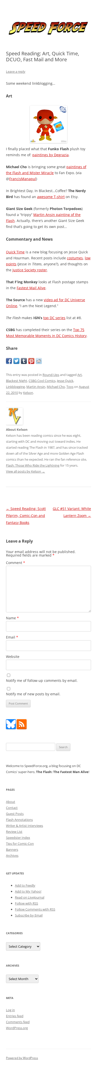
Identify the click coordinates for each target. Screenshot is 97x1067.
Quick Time (15, 252)
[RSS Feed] (22, 728)
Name (12, 618)
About (10, 801)
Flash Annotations (19, 819)
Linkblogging (15, 386)
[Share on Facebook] (9, 361)
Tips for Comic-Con (20, 843)
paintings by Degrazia (50, 154)
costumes (75, 258)
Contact (12, 807)
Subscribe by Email (29, 915)
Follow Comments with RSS (35, 909)
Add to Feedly (25, 885)
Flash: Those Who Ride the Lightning (32, 465)
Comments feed (18, 1022)
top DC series (54, 317)
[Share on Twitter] (16, 361)
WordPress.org (17, 1028)
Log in (10, 1010)
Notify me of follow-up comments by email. (42, 680)
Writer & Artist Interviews (24, 825)
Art (79, 374)
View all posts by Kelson (25, 471)
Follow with (26, 903)
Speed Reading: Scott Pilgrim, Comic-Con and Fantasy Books (26, 515)
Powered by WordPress (22, 1058)
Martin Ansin (35, 386)
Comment (15, 562)
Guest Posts (15, 813)
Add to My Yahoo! (28, 891)
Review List (14, 831)
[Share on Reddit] (39, 361)
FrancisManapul (22, 178)
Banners (12, 849)
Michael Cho (56, 386)
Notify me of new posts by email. (33, 694)
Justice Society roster (29, 270)
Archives (12, 855)
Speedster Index (18, 837)
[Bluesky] (11, 728)
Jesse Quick (65, 380)
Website (12, 656)
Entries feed (14, 1016)
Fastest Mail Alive (31, 287)
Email (12, 637)
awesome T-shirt (51, 196)
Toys (69, 386)
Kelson (28, 392)
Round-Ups (51, 374)
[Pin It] (31, 361)
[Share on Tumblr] (24, 361)
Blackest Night (16, 380)
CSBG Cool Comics (42, 380)
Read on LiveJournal (29, 897)
